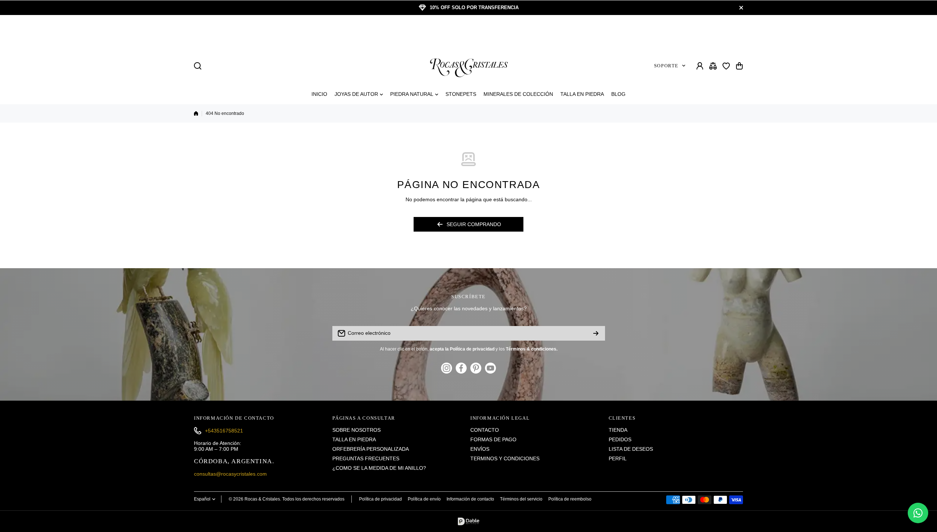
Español (202, 499)
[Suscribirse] (596, 333)
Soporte (666, 65)
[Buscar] (197, 66)
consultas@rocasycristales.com (230, 474)
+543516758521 (224, 431)
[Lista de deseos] (726, 66)
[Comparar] (713, 66)
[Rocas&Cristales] (468, 66)
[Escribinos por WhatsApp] (918, 513)
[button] (739, 66)
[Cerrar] (741, 7)
